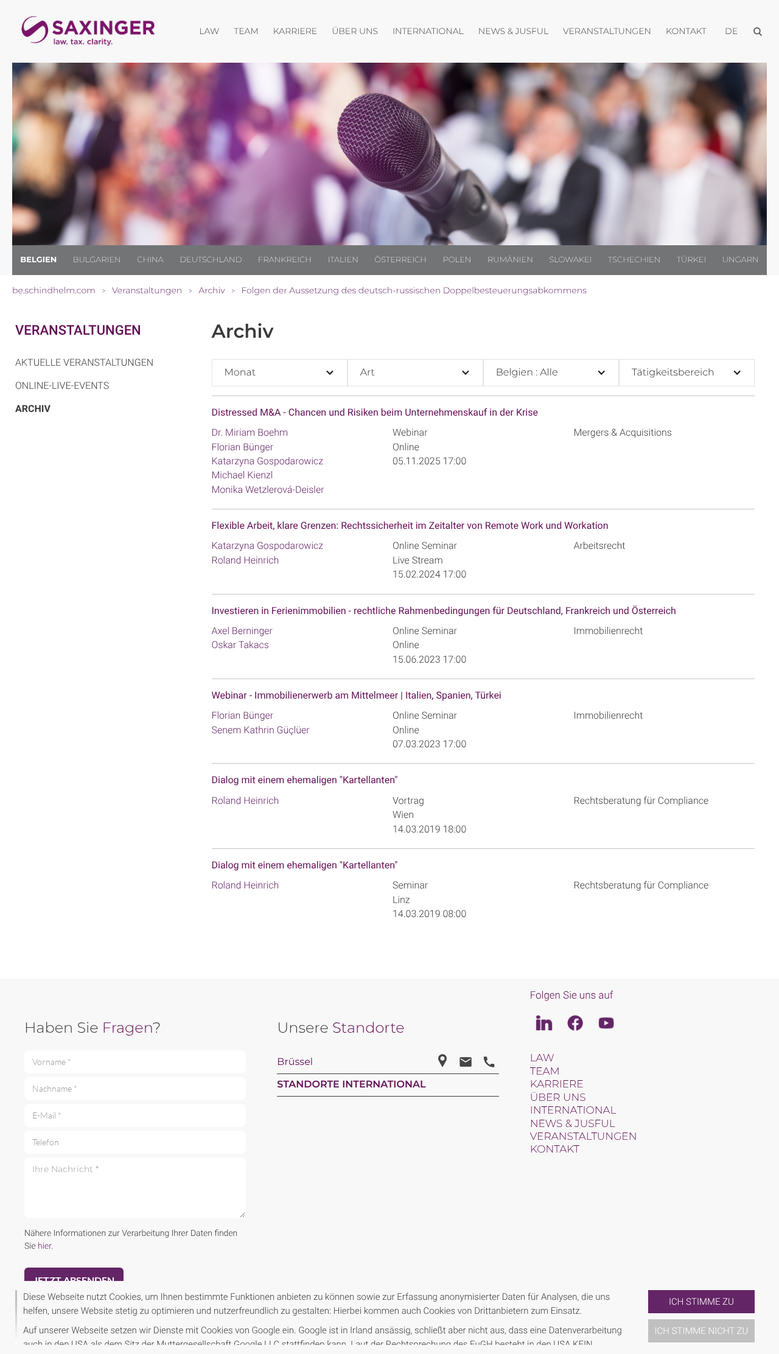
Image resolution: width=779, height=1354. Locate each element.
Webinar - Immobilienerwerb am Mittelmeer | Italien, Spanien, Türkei (356, 695)
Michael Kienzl (242, 475)
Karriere (557, 1084)
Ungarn (740, 260)
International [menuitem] (428, 31)
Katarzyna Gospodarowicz (268, 461)
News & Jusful (572, 1124)
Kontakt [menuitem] (686, 31)
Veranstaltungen (78, 330)
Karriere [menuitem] (295, 31)
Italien (343, 260)
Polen (456, 260)
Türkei (691, 260)
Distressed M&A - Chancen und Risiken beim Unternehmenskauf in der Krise (375, 412)
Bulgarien (97, 260)
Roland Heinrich (245, 560)
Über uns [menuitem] (355, 31)
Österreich (400, 260)
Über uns (558, 1098)
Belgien (38, 260)
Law (542, 1058)
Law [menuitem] (209, 31)
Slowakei (570, 260)
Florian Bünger (243, 447)
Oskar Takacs (240, 645)
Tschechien (634, 260)
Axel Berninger (242, 631)
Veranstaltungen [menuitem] (607, 31)
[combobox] (280, 372)
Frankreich (285, 260)
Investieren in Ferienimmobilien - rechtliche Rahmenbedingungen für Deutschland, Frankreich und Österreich (444, 610)
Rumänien (510, 260)
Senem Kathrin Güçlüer (261, 730)
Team (545, 1072)
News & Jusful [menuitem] (513, 31)
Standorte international (351, 1085)
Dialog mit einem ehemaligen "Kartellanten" (305, 780)
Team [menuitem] (246, 31)
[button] (643, 1317)
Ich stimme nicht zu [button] (702, 1330)
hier (44, 1246)
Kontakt (554, 1149)
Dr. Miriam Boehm (250, 432)
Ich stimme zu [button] (701, 1301)
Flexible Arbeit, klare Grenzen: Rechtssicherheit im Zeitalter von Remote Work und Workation (410, 525)
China (150, 260)
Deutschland (211, 260)
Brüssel (295, 1062)
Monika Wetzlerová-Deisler (268, 489)
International (573, 1110)
